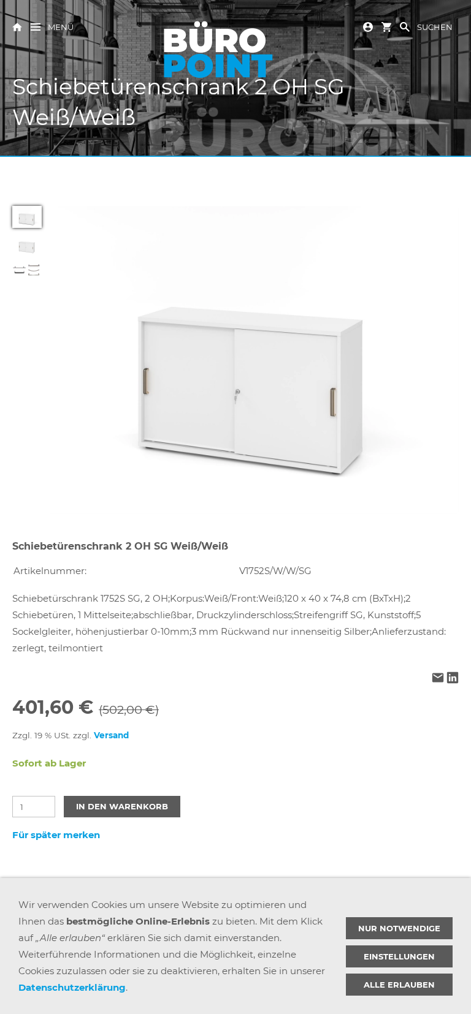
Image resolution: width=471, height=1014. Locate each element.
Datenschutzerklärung (72, 987)
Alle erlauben (399, 984)
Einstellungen (399, 956)
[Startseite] (17, 26)
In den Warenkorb (122, 806)
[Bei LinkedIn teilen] (452, 679)
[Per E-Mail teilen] (438, 679)
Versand (111, 735)
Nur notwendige (399, 928)
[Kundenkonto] (368, 26)
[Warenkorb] (386, 26)
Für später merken (56, 835)
